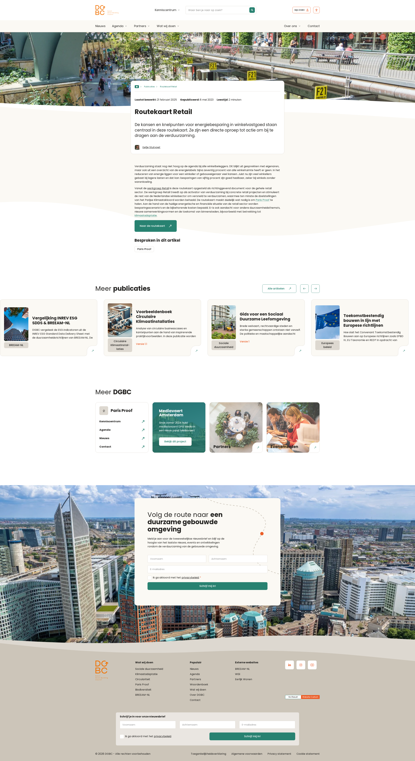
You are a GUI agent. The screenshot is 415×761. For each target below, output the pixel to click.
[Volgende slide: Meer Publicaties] (315, 288)
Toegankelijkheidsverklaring (208, 754)
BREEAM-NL (142, 695)
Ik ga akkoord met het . (177, 577)
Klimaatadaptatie (146, 674)
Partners (140, 26)
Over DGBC (197, 695)
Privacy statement (279, 754)
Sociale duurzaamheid (149, 669)
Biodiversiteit (143, 690)
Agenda (117, 26)
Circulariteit (142, 679)
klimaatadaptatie (146, 215)
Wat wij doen (166, 26)
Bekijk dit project (175, 441)
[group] (310, 288)
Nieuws (100, 26)
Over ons (290, 26)
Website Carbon (310, 697)
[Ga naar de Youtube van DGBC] (312, 665)
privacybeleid (190, 577)
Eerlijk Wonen (243, 679)
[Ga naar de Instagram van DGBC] (300, 665)
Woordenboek (199, 684)
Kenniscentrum (165, 10)
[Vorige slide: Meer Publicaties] (304, 288)
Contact (314, 26)
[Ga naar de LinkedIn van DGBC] (289, 665)
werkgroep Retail (158, 188)
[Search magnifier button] (252, 10)
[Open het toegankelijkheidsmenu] (316, 10)
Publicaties (149, 86)
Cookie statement (308, 754)
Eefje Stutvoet (151, 147)
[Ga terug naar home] (107, 10)
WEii (237, 674)
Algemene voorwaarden (246, 754)
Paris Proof (262, 200)
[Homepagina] (137, 86)
